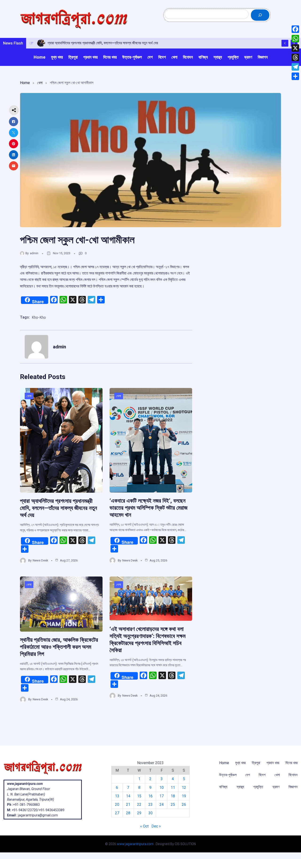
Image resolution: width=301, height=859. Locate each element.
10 (161, 787)
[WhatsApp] (295, 38)
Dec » (156, 826)
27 (117, 813)
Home (25, 83)
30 (150, 813)
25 (173, 804)
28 (128, 813)
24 (161, 804)
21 (128, 804)
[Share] (295, 76)
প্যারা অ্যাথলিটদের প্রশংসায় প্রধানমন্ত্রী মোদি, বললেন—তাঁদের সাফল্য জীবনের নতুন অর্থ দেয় (58, 508)
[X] (295, 48)
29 (139, 813)
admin (34, 253)
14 (128, 796)
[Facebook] (295, 29)
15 (139, 796)
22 (139, 804)
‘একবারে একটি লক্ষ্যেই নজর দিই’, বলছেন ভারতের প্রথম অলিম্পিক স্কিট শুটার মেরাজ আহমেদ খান (148, 507)
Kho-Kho (39, 317)
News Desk (40, 560)
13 (117, 796)
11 (173, 787)
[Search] (260, 15)
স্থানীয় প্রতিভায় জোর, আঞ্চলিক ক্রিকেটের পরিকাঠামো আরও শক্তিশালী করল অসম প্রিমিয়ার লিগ (59, 647)
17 (161, 796)
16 (150, 796)
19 (184, 796)
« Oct (144, 826)
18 (173, 796)
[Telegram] (295, 67)
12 (184, 787)
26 (184, 804)
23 (150, 804)
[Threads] (295, 57)
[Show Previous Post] (284, 43)
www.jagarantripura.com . (136, 844)
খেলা (40, 83)
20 (117, 804)
